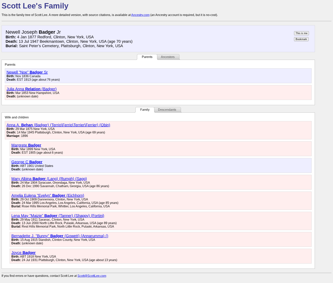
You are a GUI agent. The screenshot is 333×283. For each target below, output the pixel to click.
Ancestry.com (140, 15)
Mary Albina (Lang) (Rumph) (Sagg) (49, 179)
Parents (147, 57)
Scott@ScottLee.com (91, 275)
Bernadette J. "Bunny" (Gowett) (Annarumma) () (59, 236)
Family (145, 109)
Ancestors (168, 57)
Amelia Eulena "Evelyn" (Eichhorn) (47, 195)
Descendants (167, 109)
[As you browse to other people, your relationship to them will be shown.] (301, 33)
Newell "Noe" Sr (27, 72)
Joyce (23, 252)
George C (26, 162)
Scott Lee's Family (35, 6)
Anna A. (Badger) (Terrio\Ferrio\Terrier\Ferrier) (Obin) (58, 125)
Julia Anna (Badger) (32, 89)
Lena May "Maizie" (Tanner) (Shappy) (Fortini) (57, 216)
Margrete (26, 145)
